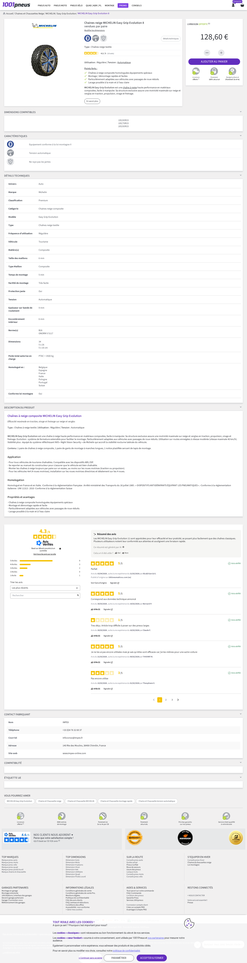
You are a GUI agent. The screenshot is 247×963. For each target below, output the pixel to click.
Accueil (9, 13)
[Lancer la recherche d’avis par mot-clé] (78, 596)
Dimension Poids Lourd (76, 876)
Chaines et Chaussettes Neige (29, 13)
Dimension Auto (72, 860)
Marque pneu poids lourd (12, 869)
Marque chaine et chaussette (14, 871)
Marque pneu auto (9, 860)
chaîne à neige (130, 87)
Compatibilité (13, 763)
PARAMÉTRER (118, 958)
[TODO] (123, 547)
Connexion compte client (137, 905)
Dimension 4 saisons (74, 864)
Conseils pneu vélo (135, 876)
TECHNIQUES (17, 176)
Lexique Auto (132, 871)
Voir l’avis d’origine (99, 583)
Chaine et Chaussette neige (49, 801)
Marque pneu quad (10, 867)
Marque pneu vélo (9, 864)
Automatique (124, 62)
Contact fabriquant (17, 714)
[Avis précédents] (154, 699)
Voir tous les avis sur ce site (44, 554)
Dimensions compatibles (20, 112)
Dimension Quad (73, 874)
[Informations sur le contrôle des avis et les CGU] (60, 548)
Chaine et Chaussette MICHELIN (81, 801)
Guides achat (132, 862)
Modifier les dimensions (94, 30)
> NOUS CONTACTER (196, 895)
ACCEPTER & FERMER (151, 958)
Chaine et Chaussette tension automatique (157, 801)
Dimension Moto (73, 862)
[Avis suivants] (178, 700)
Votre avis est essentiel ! (197, 900)
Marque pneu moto (10, 862)
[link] (44, 5)
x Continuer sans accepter (90, 958)
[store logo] (17, 5)
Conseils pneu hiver (196, 860)
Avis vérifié (236, 563)
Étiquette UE (12, 778)
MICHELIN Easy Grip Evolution (19, 801)
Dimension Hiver (73, 867)
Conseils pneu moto (135, 874)
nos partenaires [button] (156, 938)
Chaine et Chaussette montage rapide (116, 801)
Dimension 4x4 (72, 869)
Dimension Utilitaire (74, 871)
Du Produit (19, 407)
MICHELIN (50, 13)
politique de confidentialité (126, 950)
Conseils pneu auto (135, 860)
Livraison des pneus (135, 895)
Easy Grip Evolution (66, 13)
